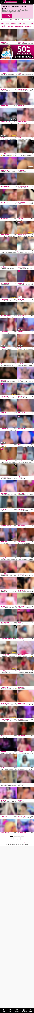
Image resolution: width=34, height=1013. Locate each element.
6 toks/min (10, 27)
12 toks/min (19, 27)
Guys (24, 23)
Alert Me (18, 19)
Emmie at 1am (25, 20)
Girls (2, 23)
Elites (7, 23)
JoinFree (24, 1)
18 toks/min (28, 27)
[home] (10, 1)
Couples (13, 23)
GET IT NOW (24, 56)
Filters (3, 26)
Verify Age (7, 16)
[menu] (2, 1)
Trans (19, 23)
